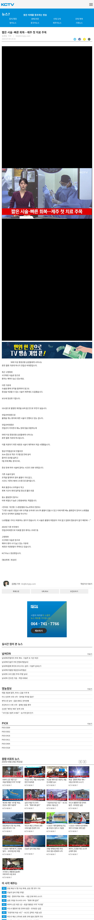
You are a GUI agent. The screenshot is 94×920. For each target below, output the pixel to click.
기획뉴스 (79, 22)
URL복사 (45, 591)
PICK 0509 (6, 727)
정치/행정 (13, 18)
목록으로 (16, 591)
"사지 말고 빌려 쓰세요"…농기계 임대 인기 (17, 713)
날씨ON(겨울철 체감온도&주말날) (14, 670)
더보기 (89, 654)
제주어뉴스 (57, 22)
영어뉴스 (13, 22)
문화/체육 (79, 18)
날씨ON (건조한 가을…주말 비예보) (15, 678)
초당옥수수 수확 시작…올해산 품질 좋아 (16, 705)
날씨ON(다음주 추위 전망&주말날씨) (15, 662)
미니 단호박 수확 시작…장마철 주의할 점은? (18, 696)
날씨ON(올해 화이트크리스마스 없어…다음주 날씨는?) (21, 666)
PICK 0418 (6, 735)
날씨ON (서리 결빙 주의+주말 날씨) (15, 674)
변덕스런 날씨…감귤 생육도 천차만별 (15, 701)
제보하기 (39, 630)
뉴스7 (6, 14)
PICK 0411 (6, 739)
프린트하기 (74, 591)
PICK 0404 (6, 743)
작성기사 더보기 (86, 584)
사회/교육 (57, 18)
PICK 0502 (6, 731)
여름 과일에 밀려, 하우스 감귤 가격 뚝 (15, 692)
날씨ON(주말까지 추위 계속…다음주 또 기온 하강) (20, 658)
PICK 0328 (6, 747)
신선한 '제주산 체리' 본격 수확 (13, 709)
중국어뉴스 (35, 22)
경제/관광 (35, 18)
